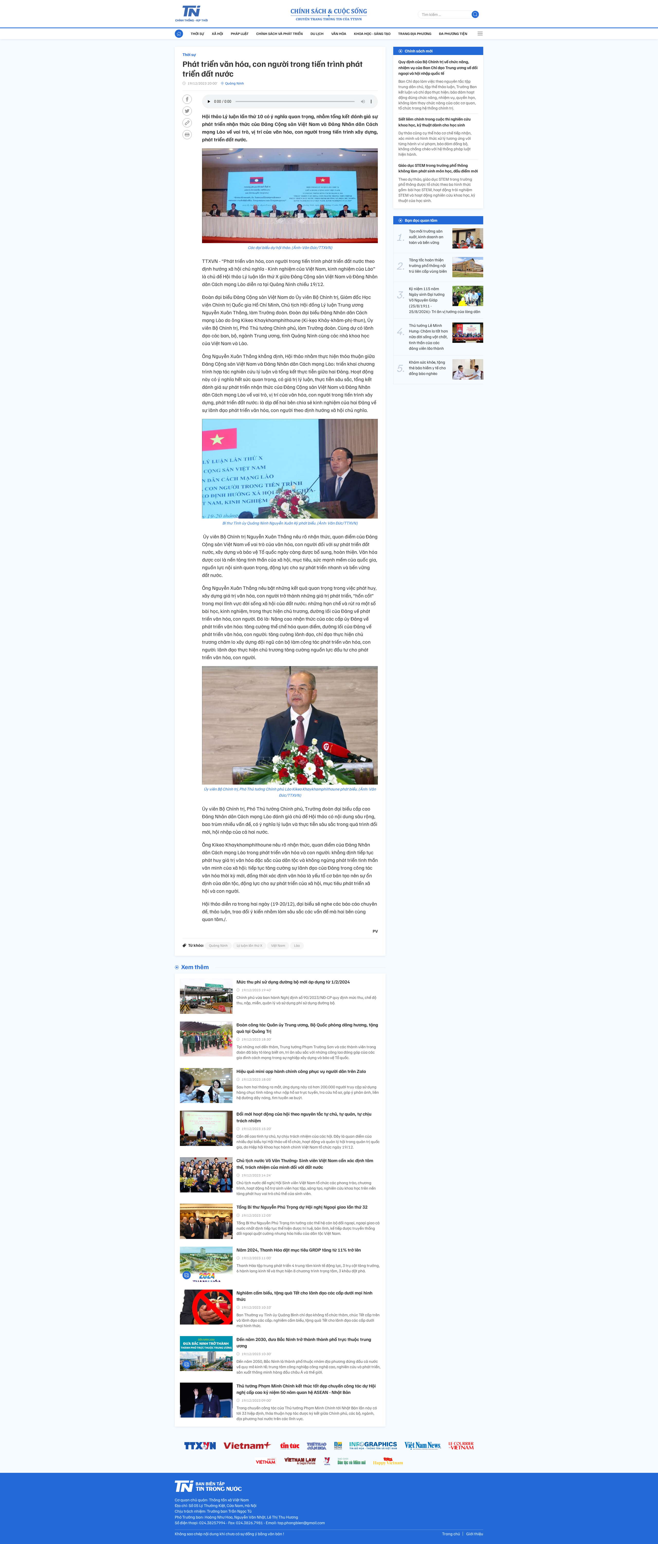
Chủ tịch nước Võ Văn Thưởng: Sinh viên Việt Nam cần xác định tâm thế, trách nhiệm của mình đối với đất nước (304, 1163)
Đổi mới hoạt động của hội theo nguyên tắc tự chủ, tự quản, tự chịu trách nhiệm (303, 1117)
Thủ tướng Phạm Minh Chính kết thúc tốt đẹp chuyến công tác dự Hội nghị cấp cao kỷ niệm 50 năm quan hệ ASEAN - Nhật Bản (306, 1389)
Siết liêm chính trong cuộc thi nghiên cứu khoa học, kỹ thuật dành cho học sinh (434, 121)
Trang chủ (451, 1534)
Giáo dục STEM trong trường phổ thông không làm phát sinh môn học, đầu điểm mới (438, 168)
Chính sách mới (419, 50)
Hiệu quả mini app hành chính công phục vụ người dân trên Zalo (301, 1071)
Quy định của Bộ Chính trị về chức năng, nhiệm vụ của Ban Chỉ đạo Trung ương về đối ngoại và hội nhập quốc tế (438, 67)
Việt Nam (278, 945)
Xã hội (217, 33)
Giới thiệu (474, 1534)
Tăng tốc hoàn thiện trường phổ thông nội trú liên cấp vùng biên (428, 265)
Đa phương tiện (453, 33)
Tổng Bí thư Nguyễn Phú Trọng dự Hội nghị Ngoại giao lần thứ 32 (302, 1207)
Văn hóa (338, 33)
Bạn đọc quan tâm (421, 220)
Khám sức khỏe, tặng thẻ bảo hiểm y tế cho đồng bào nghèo (427, 367)
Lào (297, 945)
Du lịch (317, 33)
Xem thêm (195, 966)
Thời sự (197, 33)
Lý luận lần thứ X (249, 945)
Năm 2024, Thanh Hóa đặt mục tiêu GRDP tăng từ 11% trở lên (298, 1250)
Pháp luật (240, 33)
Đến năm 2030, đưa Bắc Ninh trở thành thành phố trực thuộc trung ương (303, 1342)
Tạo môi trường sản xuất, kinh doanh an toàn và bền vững (426, 236)
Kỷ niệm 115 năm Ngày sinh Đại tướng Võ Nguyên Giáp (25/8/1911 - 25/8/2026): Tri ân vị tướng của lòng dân (444, 300)
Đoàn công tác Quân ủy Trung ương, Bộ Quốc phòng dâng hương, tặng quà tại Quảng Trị (307, 1028)
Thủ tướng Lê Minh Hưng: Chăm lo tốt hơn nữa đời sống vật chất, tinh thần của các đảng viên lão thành (428, 337)
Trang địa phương (414, 33)
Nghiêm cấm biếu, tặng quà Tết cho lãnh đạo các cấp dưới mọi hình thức (304, 1296)
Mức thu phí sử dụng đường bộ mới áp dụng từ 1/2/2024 (293, 982)
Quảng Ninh (234, 83)
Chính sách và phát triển (279, 33)
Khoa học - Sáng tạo (372, 33)
